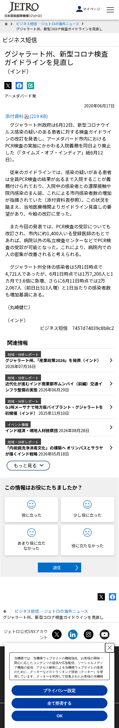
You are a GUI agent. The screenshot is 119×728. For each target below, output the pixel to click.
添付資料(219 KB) (26, 116)
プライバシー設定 (59, 690)
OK (60, 716)
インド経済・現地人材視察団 (32, 430)
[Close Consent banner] (109, 647)
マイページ (91, 8)
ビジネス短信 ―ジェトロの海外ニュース (47, 23)
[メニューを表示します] (110, 9)
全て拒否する (59, 703)
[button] (28, 466)
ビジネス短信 (19, 40)
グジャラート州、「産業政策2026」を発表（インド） (53, 360)
